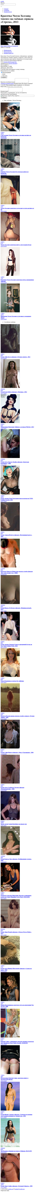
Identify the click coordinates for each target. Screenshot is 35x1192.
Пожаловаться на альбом (7, 71)
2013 (9, 62)
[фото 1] (10, 34)
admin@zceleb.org (20, 1189)
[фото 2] (10, 44)
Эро (15, 62)
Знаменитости (8, 11)
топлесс (6, 62)
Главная (6, 9)
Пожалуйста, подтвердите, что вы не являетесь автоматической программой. (14, 93)
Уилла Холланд (13, 63)
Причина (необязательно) (8, 82)
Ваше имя (3, 86)
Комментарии (18, 83)
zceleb (2, 1)
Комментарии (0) (8, 53)
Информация (7, 50)
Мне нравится (4, 46)
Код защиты (15, 95)
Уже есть (4, 75)
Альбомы (6, 10)
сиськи (12, 62)
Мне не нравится (13, 46)
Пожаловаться (8, 51)
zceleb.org (10, 1189)
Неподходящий (6, 72)
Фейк (3, 74)
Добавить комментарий (7, 83)
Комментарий (4, 91)
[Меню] (1, 6)
